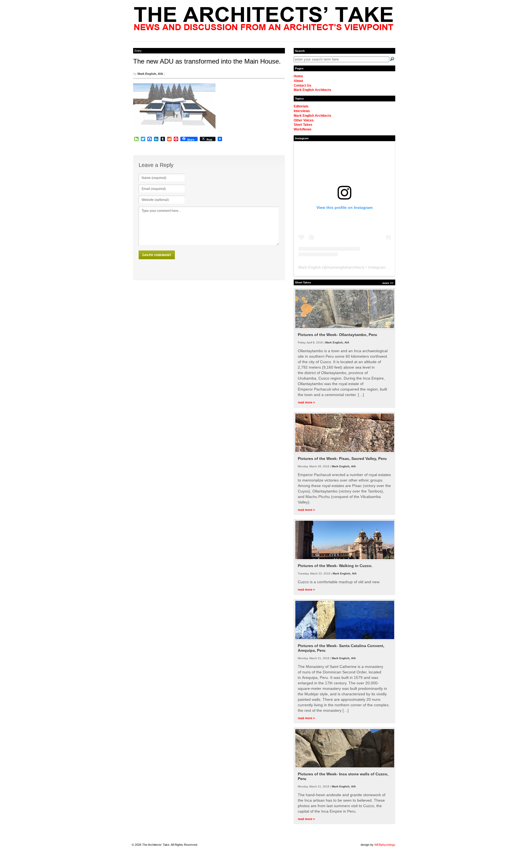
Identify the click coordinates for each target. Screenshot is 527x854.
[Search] (392, 59)
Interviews (302, 111)
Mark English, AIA (150, 73)
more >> (387, 282)
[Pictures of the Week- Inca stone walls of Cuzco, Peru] (345, 768)
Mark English (309, 267)
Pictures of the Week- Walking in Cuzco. (335, 565)
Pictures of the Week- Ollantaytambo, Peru (337, 334)
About (298, 81)
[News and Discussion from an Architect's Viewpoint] (263, 29)
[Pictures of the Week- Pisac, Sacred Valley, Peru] (345, 452)
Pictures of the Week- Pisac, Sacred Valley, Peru (342, 458)
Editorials (301, 106)
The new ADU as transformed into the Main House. (207, 61)
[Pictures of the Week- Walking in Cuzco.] (345, 560)
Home (298, 76)
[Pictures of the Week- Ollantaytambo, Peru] (345, 329)
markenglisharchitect (345, 267)
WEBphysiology (384, 844)
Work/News (303, 129)
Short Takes (303, 125)
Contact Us (302, 85)
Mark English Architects (312, 90)
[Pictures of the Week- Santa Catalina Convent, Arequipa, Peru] (345, 640)
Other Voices (304, 120)
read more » (306, 402)
